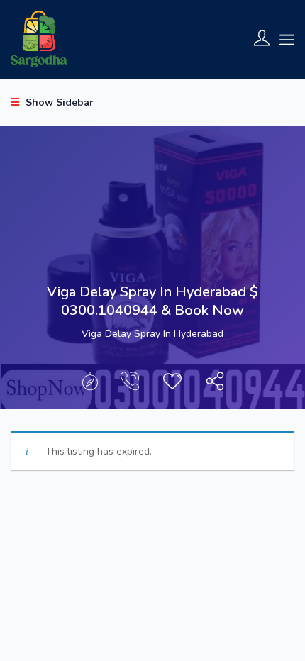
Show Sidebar (58, 102)
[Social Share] (215, 384)
